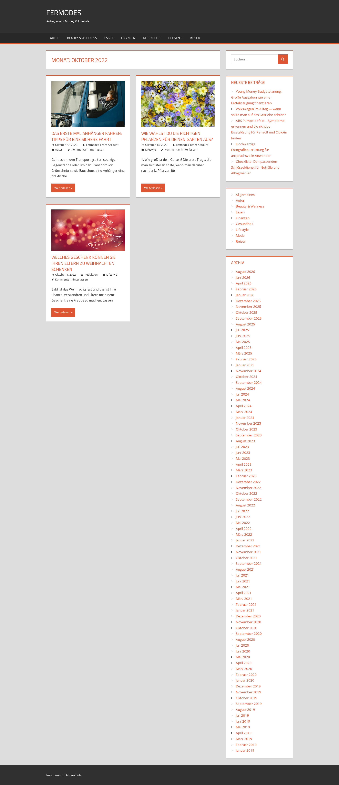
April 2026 (244, 283)
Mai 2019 (243, 727)
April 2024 (244, 406)
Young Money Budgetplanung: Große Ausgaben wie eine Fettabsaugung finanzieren (256, 97)
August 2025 (245, 324)
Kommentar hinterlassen (87, 149)
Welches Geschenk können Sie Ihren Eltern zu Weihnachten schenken (83, 263)
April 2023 (244, 464)
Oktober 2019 (246, 698)
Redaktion (91, 274)
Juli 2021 (242, 575)
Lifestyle (175, 38)
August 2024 (245, 388)
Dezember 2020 (248, 616)
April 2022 (244, 528)
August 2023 (245, 441)
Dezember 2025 (248, 301)
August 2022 (245, 505)
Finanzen (128, 38)
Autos (54, 38)
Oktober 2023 (246, 429)
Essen (109, 38)
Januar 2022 (245, 540)
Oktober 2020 (246, 628)
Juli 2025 (242, 330)
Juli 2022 (242, 511)
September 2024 (249, 382)
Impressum (54, 775)
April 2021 (244, 592)
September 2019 (249, 703)
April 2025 (244, 347)
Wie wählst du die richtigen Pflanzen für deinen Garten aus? (177, 136)
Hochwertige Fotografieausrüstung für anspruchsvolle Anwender (251, 150)
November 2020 (248, 622)
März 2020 (244, 668)
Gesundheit (152, 38)
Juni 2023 (243, 452)
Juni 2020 (243, 651)
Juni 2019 (243, 721)
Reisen (195, 38)
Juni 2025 (243, 336)
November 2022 (248, 487)
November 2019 (248, 692)
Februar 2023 (246, 476)
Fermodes (63, 12)
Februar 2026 (246, 289)
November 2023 (248, 423)
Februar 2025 (246, 359)
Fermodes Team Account (102, 145)
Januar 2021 (245, 610)
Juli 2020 (242, 645)
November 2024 (248, 371)
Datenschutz (73, 775)
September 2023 (249, 435)
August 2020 (245, 639)
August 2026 (245, 271)
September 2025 (249, 318)
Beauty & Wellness (82, 38)
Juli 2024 (242, 394)
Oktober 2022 (246, 493)
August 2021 (245, 569)
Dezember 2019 (248, 686)
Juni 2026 (243, 277)
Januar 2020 (245, 680)
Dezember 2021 (248, 546)
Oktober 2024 (246, 376)
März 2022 (244, 534)
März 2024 (244, 411)
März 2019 (244, 739)
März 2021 (244, 598)
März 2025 (244, 353)
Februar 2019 (246, 744)
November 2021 (248, 552)
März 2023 (244, 470)
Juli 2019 (242, 715)
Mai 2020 (243, 657)
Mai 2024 (243, 400)
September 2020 (249, 633)
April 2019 (244, 733)
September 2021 (249, 563)
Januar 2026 (245, 295)
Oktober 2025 (246, 312)
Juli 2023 (242, 446)
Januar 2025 (245, 365)
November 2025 (248, 306)
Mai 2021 (243, 587)
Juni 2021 (243, 581)
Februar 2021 (246, 604)
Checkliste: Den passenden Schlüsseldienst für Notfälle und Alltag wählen (255, 167)
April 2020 (244, 663)
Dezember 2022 (248, 482)
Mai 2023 (243, 458)
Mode (240, 235)
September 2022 (249, 499)
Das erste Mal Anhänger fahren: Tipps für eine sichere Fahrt (86, 136)
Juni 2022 (243, 516)
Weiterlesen (62, 188)
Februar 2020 (246, 674)
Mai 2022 (243, 522)
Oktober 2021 (246, 558)
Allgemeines (245, 194)
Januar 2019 (245, 750)
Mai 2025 (243, 341)
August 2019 (245, 709)
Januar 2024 (245, 417)
